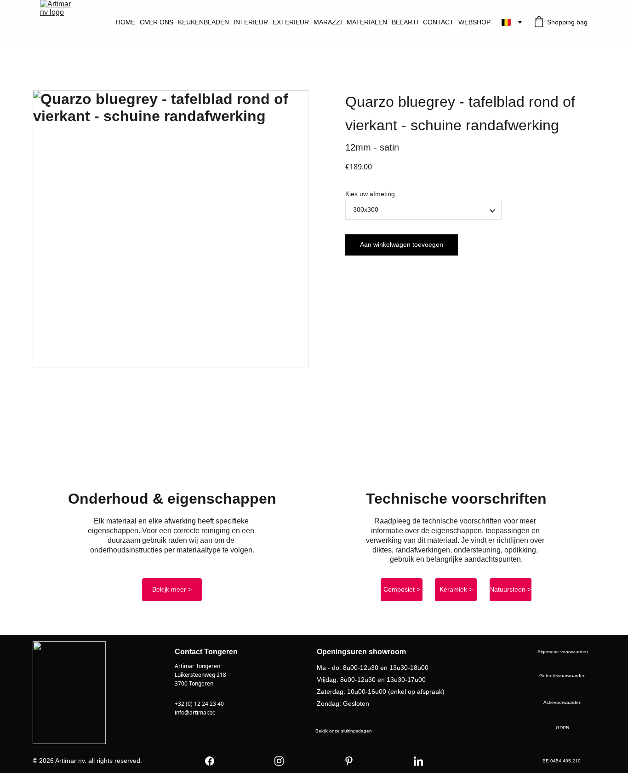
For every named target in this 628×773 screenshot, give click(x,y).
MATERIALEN (367, 22)
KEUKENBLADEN (203, 22)
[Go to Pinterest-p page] (349, 761)
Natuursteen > (510, 589)
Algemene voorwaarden (562, 651)
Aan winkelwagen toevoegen (401, 244)
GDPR (562, 727)
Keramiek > (456, 589)
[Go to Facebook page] (209, 761)
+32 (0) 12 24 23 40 (199, 704)
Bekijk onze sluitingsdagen (343, 730)
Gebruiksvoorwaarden (562, 675)
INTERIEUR (251, 22)
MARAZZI (328, 22)
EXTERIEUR (291, 22)
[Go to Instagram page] (279, 761)
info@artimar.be (195, 712)
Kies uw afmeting (370, 194)
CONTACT (438, 22)
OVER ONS (156, 22)
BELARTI (405, 22)
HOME (125, 22)
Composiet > (401, 589)
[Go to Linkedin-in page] (418, 761)
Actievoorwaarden (562, 702)
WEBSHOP (474, 22)
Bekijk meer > (172, 589)
